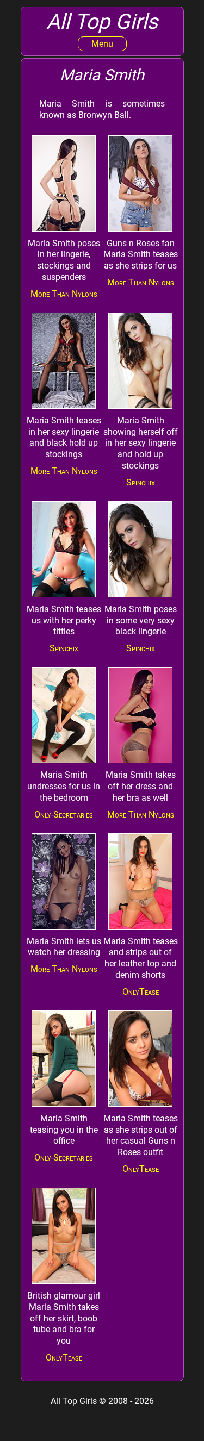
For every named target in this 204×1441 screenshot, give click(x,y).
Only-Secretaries (63, 814)
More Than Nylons (63, 294)
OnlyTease (140, 992)
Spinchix (140, 482)
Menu (102, 44)
